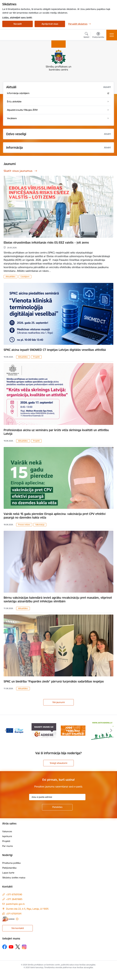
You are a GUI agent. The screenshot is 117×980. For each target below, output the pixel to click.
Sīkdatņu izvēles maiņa (13, 877)
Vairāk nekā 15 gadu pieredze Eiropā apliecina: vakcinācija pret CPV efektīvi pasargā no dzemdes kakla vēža (55, 515)
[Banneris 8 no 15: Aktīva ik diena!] (73, 730)
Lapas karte (8, 872)
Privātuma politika (11, 862)
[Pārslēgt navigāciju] (111, 35)
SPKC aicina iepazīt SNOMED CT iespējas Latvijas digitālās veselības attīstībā (55, 350)
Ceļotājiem (25, 276)
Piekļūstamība (9, 867)
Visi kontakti (17, 928)
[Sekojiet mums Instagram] (24, 947)
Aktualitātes (10, 276)
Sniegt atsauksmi (58, 763)
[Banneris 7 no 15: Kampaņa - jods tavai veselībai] (44, 730)
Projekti (36, 357)
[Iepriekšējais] (6, 730)
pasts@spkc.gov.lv (15, 903)
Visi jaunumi (58, 702)
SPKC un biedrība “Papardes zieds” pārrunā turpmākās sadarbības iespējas (54, 681)
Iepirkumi (7, 836)
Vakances (7, 831)
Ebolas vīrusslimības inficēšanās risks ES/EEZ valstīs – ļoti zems (46, 242)
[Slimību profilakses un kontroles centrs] (19, 35)
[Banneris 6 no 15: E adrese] (14, 730)
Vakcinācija (39, 524)
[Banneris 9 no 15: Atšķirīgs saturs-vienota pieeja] (102, 730)
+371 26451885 (14, 899)
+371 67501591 (14, 913)
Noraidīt (18, 23)
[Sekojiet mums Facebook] (4, 947)
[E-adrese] (8, 919)
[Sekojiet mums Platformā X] (17, 947)
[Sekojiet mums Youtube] (11, 946)
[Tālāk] (111, 730)
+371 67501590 (14, 894)
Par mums (7, 846)
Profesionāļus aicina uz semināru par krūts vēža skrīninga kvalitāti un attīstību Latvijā (56, 432)
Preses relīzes (24, 524)
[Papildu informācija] (17, 919)
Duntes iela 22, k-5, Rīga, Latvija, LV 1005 (27, 908)
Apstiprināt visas (50, 23)
